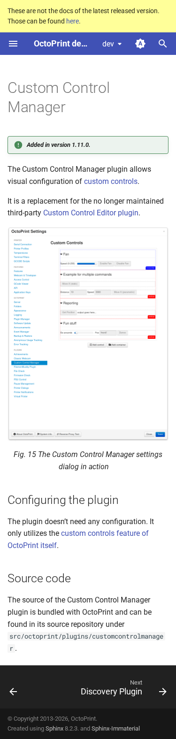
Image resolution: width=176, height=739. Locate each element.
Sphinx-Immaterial (116, 728)
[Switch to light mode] (140, 43)
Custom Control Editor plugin (90, 212)
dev (108, 43)
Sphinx (54, 728)
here (72, 21)
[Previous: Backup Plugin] (13, 690)
